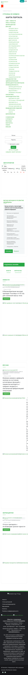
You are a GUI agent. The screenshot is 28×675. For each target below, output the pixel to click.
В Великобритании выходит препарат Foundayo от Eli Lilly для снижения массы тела (13, 294)
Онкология (12, 54)
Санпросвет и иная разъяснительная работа (13, 238)
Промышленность (12, 85)
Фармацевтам (10, 24)
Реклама (9, 121)
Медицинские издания (14, 108)
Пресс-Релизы (10, 22)
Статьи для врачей (7, 601)
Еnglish (8, 127)
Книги (11, 112)
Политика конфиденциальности (10, 611)
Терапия (11, 69)
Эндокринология (14, 77)
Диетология (13, 40)
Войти (22, 1)
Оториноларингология (16, 55)
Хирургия (12, 75)
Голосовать (9, 251)
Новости (6, 280)
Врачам (8, 26)
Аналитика (10, 94)
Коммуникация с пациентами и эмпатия (12, 234)
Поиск (8, 125)
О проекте (9, 119)
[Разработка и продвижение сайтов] (2, 672)
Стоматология (14, 67)
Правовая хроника (15, 92)
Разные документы (15, 106)
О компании (10, 117)
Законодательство (12, 96)
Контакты (9, 123)
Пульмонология (14, 63)
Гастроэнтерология (15, 34)
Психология (13, 61)
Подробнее (6, 298)
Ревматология (13, 65)
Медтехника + (13, 90)
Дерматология (14, 38)
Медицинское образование (10, 225)
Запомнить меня (14, 144)
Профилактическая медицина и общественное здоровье (13, 230)
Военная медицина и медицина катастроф (12, 221)
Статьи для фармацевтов (8, 604)
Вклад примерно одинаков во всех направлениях (11, 242)
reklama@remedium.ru (14, 631)
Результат (16, 251)
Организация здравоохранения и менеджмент (12, 217)
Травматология (14, 71)
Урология (12, 73)
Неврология (13, 52)
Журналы (12, 110)
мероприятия (8, 163)
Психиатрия (13, 59)
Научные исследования (13, 213)
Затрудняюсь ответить (12, 246)
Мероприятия (10, 114)
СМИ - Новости (11, 21)
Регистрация (13, 150)
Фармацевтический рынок (15, 83)
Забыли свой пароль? (13, 152)
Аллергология (13, 32)
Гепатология (13, 36)
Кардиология (13, 50)
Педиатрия (12, 57)
